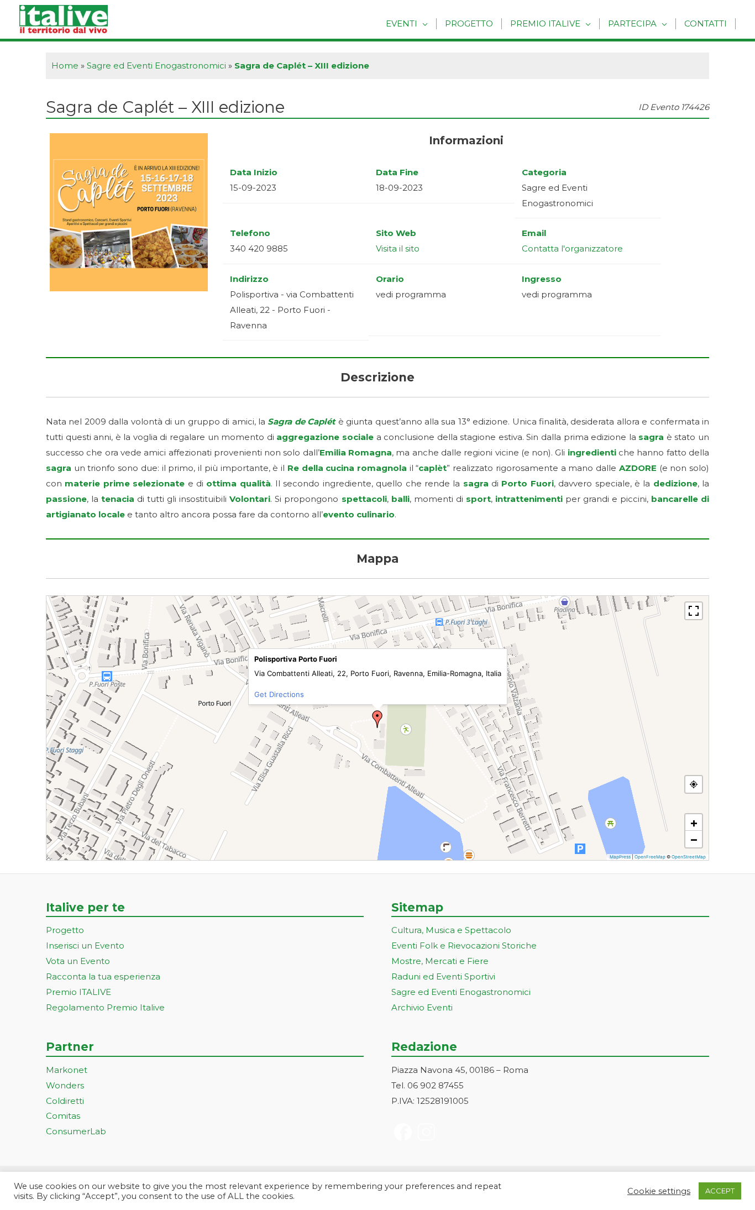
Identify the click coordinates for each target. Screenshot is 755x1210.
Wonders (65, 1085)
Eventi (401, 23)
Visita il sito (398, 248)
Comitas (63, 1116)
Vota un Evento (78, 961)
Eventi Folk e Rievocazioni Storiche (464, 945)
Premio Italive (545, 23)
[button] (377, 719)
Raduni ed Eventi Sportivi (443, 976)
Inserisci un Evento (85, 945)
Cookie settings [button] (658, 1191)
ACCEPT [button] (720, 1190)
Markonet (66, 1070)
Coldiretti (65, 1101)
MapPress (620, 857)
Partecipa (632, 23)
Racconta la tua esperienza (103, 976)
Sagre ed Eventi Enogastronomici (156, 65)
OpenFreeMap (650, 857)
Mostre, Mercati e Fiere (440, 961)
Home (64, 65)
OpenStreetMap (689, 857)
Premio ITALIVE (78, 992)
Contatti (705, 23)
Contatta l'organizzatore (572, 248)
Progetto (469, 23)
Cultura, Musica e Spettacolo (451, 930)
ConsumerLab (76, 1131)
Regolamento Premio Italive (105, 1007)
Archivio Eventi (422, 1007)
